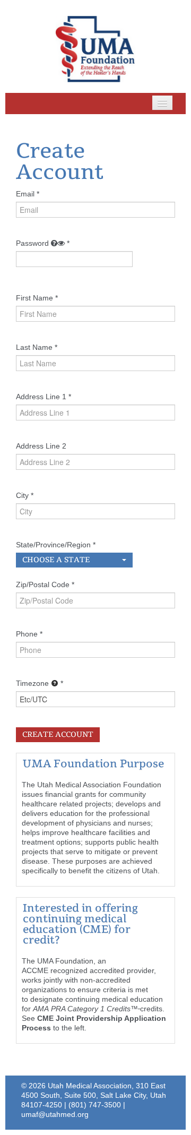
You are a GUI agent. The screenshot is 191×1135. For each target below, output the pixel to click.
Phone (27, 634)
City (22, 495)
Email (25, 194)
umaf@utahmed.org (55, 1114)
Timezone (32, 683)
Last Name (34, 347)
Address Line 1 (41, 396)
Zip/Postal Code (43, 584)
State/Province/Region (53, 544)
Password (32, 243)
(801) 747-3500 (94, 1104)
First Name (34, 298)
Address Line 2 (41, 446)
